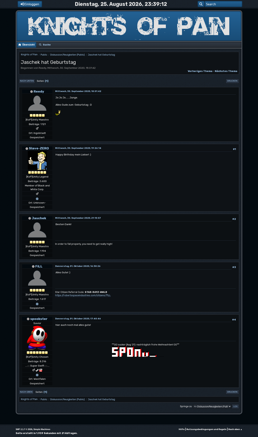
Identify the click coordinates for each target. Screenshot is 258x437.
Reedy (39, 91)
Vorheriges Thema (200, 71)
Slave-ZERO (39, 148)
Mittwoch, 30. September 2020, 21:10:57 (78, 218)
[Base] (37, 374)
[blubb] (37, 303)
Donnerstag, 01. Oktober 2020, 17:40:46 (78, 318)
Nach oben (26, 392)
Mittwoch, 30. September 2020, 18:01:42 (78, 91)
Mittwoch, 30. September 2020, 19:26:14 (78, 148)
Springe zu (186, 406)
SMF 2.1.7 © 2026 (24, 429)
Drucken (232, 81)
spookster (39, 319)
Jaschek (39, 218)
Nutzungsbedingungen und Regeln (206, 429)
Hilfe (182, 429)
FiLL (38, 266)
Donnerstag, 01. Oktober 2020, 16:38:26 (77, 266)
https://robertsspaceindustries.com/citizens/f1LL (83, 295)
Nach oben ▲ (235, 429)
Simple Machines (41, 429)
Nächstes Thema (226, 71)
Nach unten (27, 81)
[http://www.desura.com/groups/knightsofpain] (37, 198)
